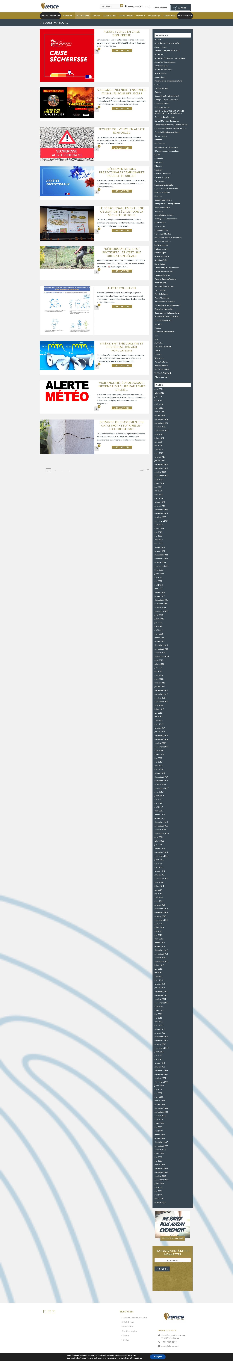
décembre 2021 (161, 600)
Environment (160, 181)
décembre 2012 (161, 950)
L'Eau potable (160, 222)
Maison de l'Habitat (163, 234)
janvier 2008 (160, 1138)
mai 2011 (158, 1018)
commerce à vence (162, 107)
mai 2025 (158, 445)
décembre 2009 (161, 1070)
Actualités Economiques (165, 62)
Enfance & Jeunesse (126, 16)
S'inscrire (162, 1269)
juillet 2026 (159, 393)
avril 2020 (159, 675)
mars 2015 (159, 867)
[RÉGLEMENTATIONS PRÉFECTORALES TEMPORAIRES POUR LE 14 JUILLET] (67, 183)
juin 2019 (158, 713)
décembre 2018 (161, 735)
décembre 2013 (161, 908)
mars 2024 (159, 498)
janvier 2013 (160, 946)
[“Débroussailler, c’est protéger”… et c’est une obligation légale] (67, 263)
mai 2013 (158, 935)
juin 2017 (158, 799)
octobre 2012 (160, 957)
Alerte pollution (121, 288)
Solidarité (140, 16)
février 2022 (160, 592)
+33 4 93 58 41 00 (169, 1342)
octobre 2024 (160, 472)
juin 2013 (158, 931)
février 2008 (160, 1134)
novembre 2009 (161, 1074)
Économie (159, 158)
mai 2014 (158, 893)
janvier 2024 (160, 506)
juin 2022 (158, 577)
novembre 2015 (161, 852)
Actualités (159, 54)
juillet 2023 (159, 528)
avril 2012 (159, 976)
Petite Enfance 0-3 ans (164, 286)
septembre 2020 (162, 656)
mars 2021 (159, 634)
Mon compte (146, 7)
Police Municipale (162, 298)
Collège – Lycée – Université (166, 99)
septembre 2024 (162, 476)
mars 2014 (159, 901)
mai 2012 (158, 972)
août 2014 (159, 882)
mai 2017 (158, 803)
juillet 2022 (159, 573)
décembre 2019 (161, 690)
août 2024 (159, 479)
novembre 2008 (161, 1112)
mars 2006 (159, 1198)
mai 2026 (158, 400)
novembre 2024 (161, 468)
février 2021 (160, 637)
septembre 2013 (162, 920)
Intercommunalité (162, 207)
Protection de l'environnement (167, 305)
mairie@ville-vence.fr (170, 1346)
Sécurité (158, 324)
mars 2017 (159, 811)
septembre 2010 (162, 1048)
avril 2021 (159, 630)
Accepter (158, 1356)
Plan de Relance (161, 294)
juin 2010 (158, 1055)
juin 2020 (158, 668)
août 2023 (159, 524)
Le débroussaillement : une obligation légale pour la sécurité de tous (122, 211)
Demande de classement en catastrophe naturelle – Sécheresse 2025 (122, 425)
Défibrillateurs (161, 143)
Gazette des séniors (163, 200)
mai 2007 (158, 1161)
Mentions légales (129, 1331)
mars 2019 (159, 724)
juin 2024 (158, 487)
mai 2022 (158, 581)
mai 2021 (158, 626)
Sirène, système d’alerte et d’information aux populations (121, 347)
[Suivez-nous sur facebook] (44, 1311)
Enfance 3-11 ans (162, 177)
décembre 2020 (161, 645)
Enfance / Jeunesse (163, 173)
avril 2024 (159, 494)
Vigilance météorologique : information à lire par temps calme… (121, 386)
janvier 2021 (160, 641)
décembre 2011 (161, 991)
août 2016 (159, 837)
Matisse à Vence (161, 249)
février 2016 (160, 848)
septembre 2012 (162, 961)
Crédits (125, 1340)
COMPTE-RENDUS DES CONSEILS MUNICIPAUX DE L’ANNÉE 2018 (169, 112)
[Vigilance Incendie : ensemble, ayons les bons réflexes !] (67, 104)
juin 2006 (158, 1187)
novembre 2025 (161, 423)
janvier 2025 (160, 460)
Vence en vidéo (160, 7)
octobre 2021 (160, 607)
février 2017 (160, 814)
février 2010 (160, 1063)
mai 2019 (158, 716)
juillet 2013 (159, 927)
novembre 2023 (161, 513)
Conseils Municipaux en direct (167, 132)
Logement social (161, 230)
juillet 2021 (159, 619)
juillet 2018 (159, 754)
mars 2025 (159, 453)
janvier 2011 (160, 1033)
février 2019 (160, 728)
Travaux (158, 354)
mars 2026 (159, 408)
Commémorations (162, 103)
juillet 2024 (159, 483)
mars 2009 (159, 1097)
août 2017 (159, 792)
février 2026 (160, 412)
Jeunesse (159, 211)
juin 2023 (158, 532)
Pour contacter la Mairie (165, 301)
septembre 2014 (162, 878)
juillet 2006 (159, 1183)
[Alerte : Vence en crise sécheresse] (67, 55)
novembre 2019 (161, 694)
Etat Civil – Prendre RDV (50, 16)
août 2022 (159, 570)
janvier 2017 (160, 818)
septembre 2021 (162, 611)
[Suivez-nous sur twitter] (49, 1311)
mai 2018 (158, 762)
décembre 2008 (161, 1108)
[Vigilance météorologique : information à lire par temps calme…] (67, 397)
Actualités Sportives (163, 69)
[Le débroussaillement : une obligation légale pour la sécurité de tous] (67, 223)
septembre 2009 (162, 1082)
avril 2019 (159, 720)
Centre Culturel (161, 88)
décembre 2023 (161, 509)
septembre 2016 (162, 833)
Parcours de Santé (162, 275)
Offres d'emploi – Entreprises (167, 267)
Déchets (158, 139)
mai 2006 (158, 1191)
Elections (158, 170)
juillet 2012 (159, 965)
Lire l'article (122, 50)
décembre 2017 (161, 777)
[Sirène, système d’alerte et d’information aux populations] (67, 358)
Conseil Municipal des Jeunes (167, 121)
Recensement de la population (167, 313)
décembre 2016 (161, 822)
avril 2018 (159, 765)
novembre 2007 (161, 1146)
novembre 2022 (161, 558)
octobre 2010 (160, 1044)
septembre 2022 (162, 566)
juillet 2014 (159, 886)
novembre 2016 (161, 826)
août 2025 (159, 434)
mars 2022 (159, 588)
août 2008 (159, 1119)
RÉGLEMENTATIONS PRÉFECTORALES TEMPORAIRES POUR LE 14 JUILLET (121, 172)
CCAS (157, 84)
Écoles (157, 155)
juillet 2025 (159, 438)
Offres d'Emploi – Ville (164, 271)
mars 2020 (159, 679)
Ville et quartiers (162, 377)
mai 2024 (158, 491)
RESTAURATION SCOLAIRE (167, 316)
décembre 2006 (161, 1168)
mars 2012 (159, 980)
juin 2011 (158, 1014)
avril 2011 (159, 1021)
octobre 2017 (160, 784)
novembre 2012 (161, 954)
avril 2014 (159, 897)
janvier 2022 (160, 596)
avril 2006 (159, 1195)
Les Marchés (160, 226)
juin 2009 (158, 1089)
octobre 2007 (160, 1149)
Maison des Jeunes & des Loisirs (168, 237)
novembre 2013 (161, 912)
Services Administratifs (164, 332)
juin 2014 (158, 890)
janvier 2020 (160, 686)
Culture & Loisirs (109, 16)
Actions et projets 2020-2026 (167, 50)
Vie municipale (68, 16)
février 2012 (160, 984)
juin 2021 (158, 622)
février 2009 (160, 1100)
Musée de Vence (162, 256)
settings (138, 1358)
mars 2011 (159, 1025)
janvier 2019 (160, 732)
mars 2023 (159, 543)
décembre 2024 (161, 464)
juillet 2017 (159, 796)
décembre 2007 (161, 1142)
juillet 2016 (159, 841)
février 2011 (160, 1029)
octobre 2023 (160, 517)
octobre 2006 (160, 1176)
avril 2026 (159, 404)
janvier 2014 (160, 905)
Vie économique (154, 16)
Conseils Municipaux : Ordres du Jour (170, 128)
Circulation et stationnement (167, 96)
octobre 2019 (160, 698)
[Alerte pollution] (67, 310)
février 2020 (160, 683)
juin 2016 (158, 844)
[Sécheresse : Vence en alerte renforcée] (67, 144)
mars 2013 (159, 939)
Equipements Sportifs (164, 185)
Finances (158, 196)
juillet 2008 (159, 1123)
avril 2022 (159, 585)
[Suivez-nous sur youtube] (53, 1311)
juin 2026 (158, 396)
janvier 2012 (160, 988)
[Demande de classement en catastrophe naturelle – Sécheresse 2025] (67, 437)
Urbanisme (96, 16)
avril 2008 (159, 1131)
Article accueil (160, 73)
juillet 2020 (159, 664)
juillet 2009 (159, 1085)
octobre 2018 (160, 743)
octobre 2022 (160, 562)
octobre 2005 (160, 1202)
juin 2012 (158, 969)
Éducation (159, 162)
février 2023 (160, 547)
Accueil (158, 39)
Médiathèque (160, 252)
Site (156, 335)
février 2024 (160, 502)
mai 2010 (158, 1059)
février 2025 (160, 457)
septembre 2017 (162, 788)
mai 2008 (158, 1127)
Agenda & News (169, 16)
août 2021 (159, 615)
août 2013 (159, 924)
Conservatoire (161, 136)
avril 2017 (159, 807)
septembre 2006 (162, 1180)
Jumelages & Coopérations (166, 219)
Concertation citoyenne (165, 117)
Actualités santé (162, 66)
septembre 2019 (162, 701)
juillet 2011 (159, 1010)
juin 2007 (158, 1157)
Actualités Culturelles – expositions (170, 58)
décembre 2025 (161, 419)
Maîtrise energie (161, 245)
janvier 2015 (160, 875)
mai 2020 (158, 671)
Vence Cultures (161, 362)
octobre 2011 (160, 999)
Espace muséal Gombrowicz (166, 188)
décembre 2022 (161, 555)
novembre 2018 (161, 739)
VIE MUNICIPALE (162, 369)
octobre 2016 (160, 829)
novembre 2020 (161, 649)
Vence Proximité (161, 365)
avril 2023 (159, 540)
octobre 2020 (160, 652)
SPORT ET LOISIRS (163, 347)
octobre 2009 (160, 1078)
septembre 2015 (162, 856)
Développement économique (167, 151)
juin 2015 (158, 863)
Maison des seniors (163, 241)
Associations (160, 77)
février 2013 (160, 942)
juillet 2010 (159, 1052)
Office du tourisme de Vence (134, 1317)
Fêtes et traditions (162, 192)
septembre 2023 (162, 521)
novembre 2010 (161, 1040)
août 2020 (159, 660)
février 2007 (160, 1164)
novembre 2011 (161, 995)
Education (159, 166)
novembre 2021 (161, 604)
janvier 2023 (160, 551)
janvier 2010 (160, 1067)
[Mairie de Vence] (50, 6)
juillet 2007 (159, 1153)
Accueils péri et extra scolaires (167, 43)
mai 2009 (158, 1093)
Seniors (158, 328)
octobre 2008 (160, 1116)
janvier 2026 (160, 415)
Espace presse (133, 7)
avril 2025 (159, 449)
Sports (157, 350)
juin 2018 (158, 758)
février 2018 (160, 773)
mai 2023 (158, 536)
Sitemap (125, 1335)
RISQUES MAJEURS (163, 320)
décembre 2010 (161, 1036)
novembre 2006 (161, 1172)
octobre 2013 (160, 916)
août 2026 (159, 389)
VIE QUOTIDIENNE (163, 373)
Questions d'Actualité (164, 309)
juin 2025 (158, 442)
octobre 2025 (160, 427)
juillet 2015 (159, 860)
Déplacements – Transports (166, 147)
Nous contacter (185, 16)
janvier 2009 (160, 1104)
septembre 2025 (162, 430)
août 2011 (159, 1006)
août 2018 (159, 750)
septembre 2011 (162, 1003)
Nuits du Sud (160, 264)
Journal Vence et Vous (164, 215)
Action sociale (160, 47)
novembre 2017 (161, 780)
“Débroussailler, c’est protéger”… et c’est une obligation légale (121, 252)
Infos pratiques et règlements (167, 203)
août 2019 (159, 705)
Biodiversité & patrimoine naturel (168, 81)
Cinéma (158, 92)
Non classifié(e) (161, 260)
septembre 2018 (162, 747)
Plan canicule (160, 290)
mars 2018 (159, 769)
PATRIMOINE (160, 283)
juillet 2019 (159, 709)
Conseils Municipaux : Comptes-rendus (171, 124)
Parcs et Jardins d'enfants (165, 279)
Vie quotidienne (82, 16)
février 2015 (160, 871)
